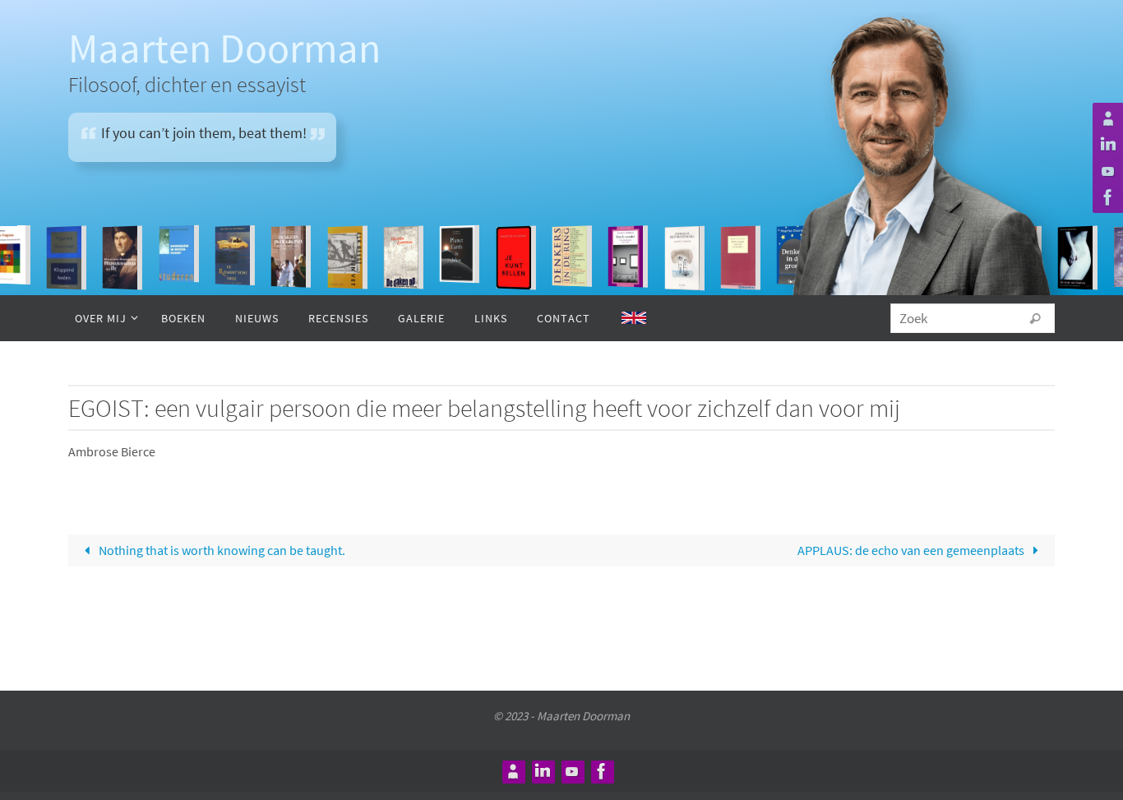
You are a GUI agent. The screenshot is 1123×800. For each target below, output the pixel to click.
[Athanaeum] (1106, 118)
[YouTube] (1106, 171)
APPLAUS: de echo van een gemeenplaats (912, 550)
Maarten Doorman (224, 48)
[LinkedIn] (1106, 144)
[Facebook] (1106, 197)
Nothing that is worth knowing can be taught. (220, 550)
